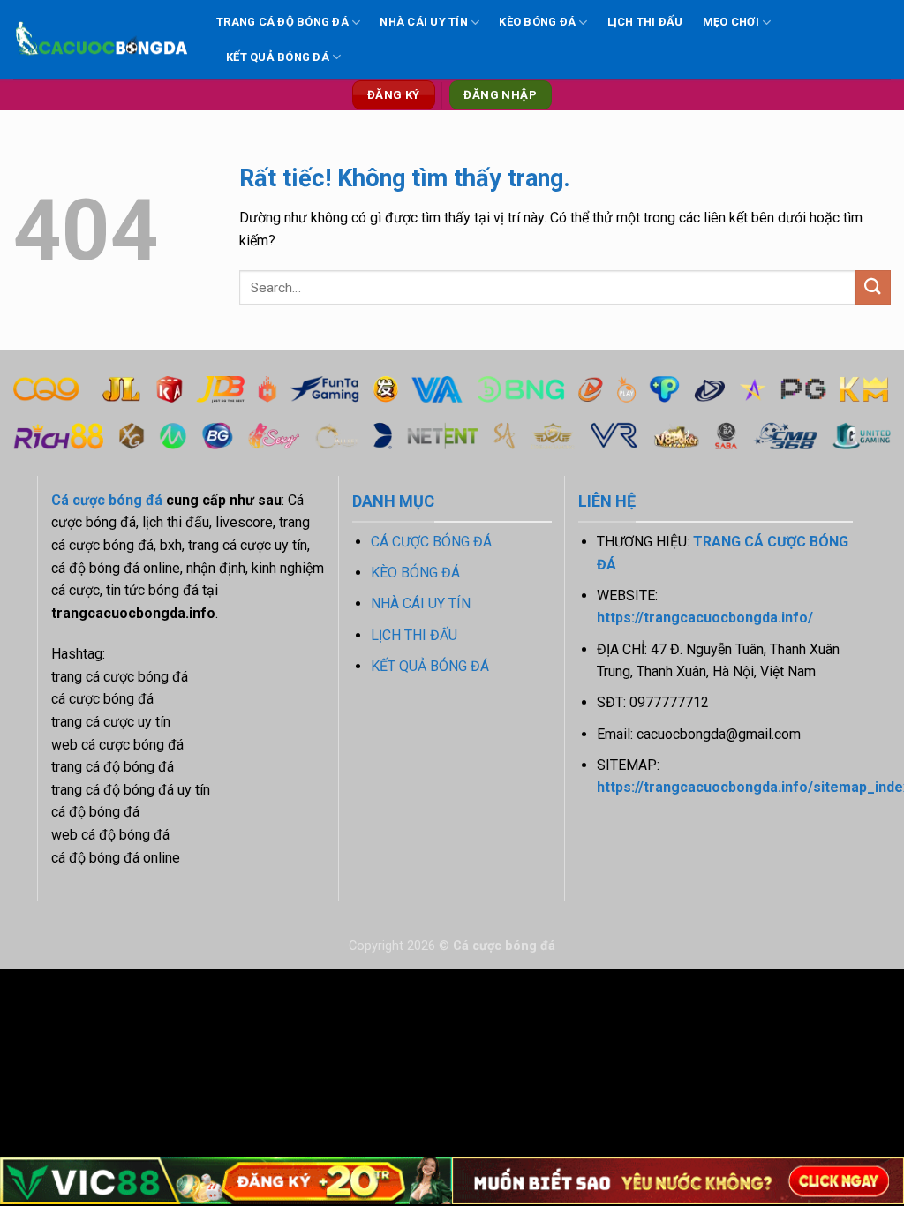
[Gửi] (873, 287)
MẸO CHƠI (731, 21)
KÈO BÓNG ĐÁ (537, 21)
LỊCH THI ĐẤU (645, 21)
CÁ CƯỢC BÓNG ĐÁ (431, 541)
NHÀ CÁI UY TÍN (424, 21)
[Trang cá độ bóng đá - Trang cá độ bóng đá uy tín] (101, 40)
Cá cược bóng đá (106, 500)
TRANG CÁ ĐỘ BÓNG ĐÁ (282, 21)
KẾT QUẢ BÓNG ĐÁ (277, 57)
